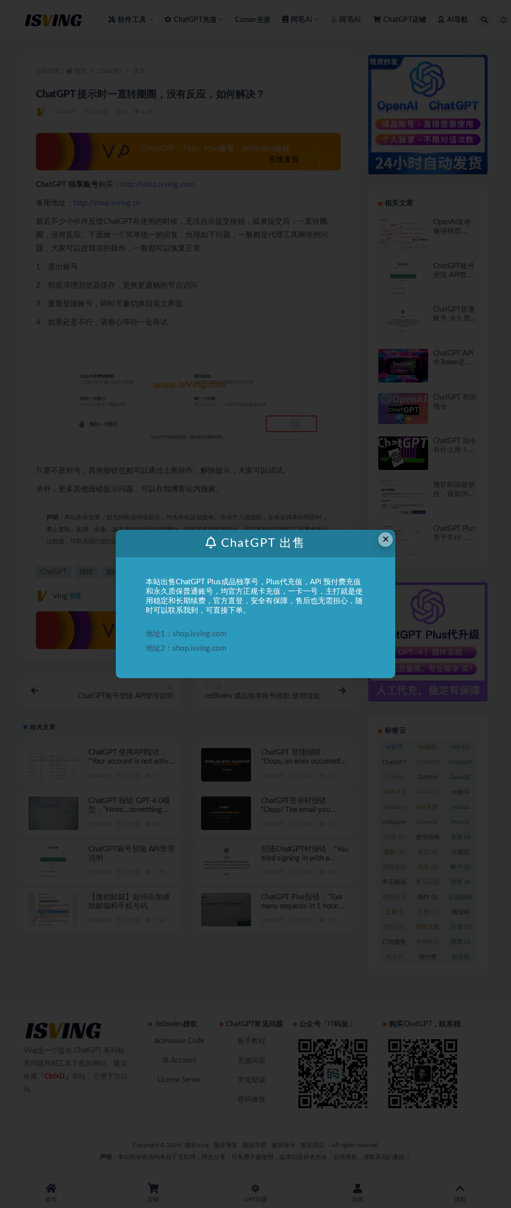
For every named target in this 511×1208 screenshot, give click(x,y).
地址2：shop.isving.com (186, 648)
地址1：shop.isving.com (186, 634)
